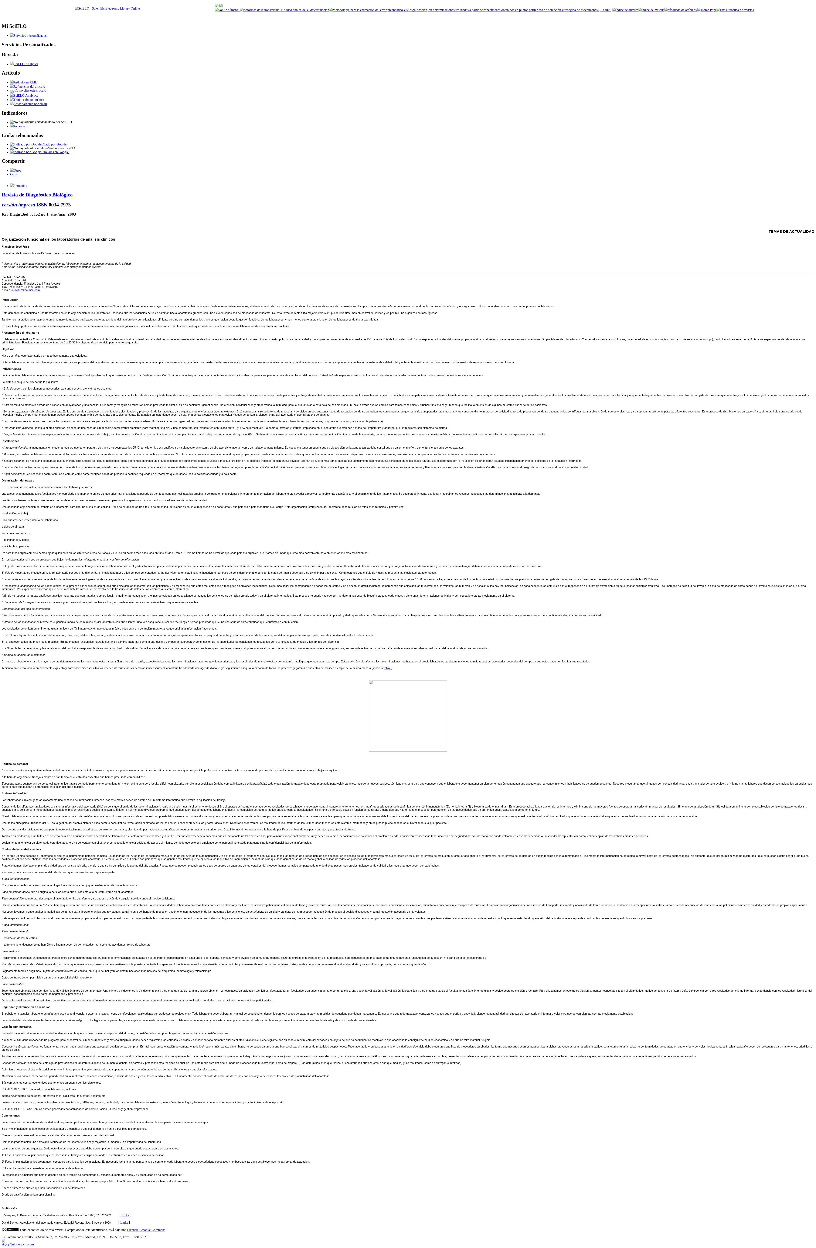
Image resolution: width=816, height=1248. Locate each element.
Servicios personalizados (30, 35)
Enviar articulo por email (30, 104)
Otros (17, 170)
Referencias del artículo (29, 86)
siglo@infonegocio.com (18, 1244)
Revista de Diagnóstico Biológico (37, 195)
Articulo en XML (25, 82)
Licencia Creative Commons (146, 1230)
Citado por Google (54, 144)
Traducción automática (29, 100)
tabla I (387, 668)
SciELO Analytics (26, 64)
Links (125, 1215)
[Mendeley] (12, 170)
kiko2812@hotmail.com (25, 290)
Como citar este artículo (30, 90)
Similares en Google (55, 152)
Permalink (20, 186)
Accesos (19, 126)
